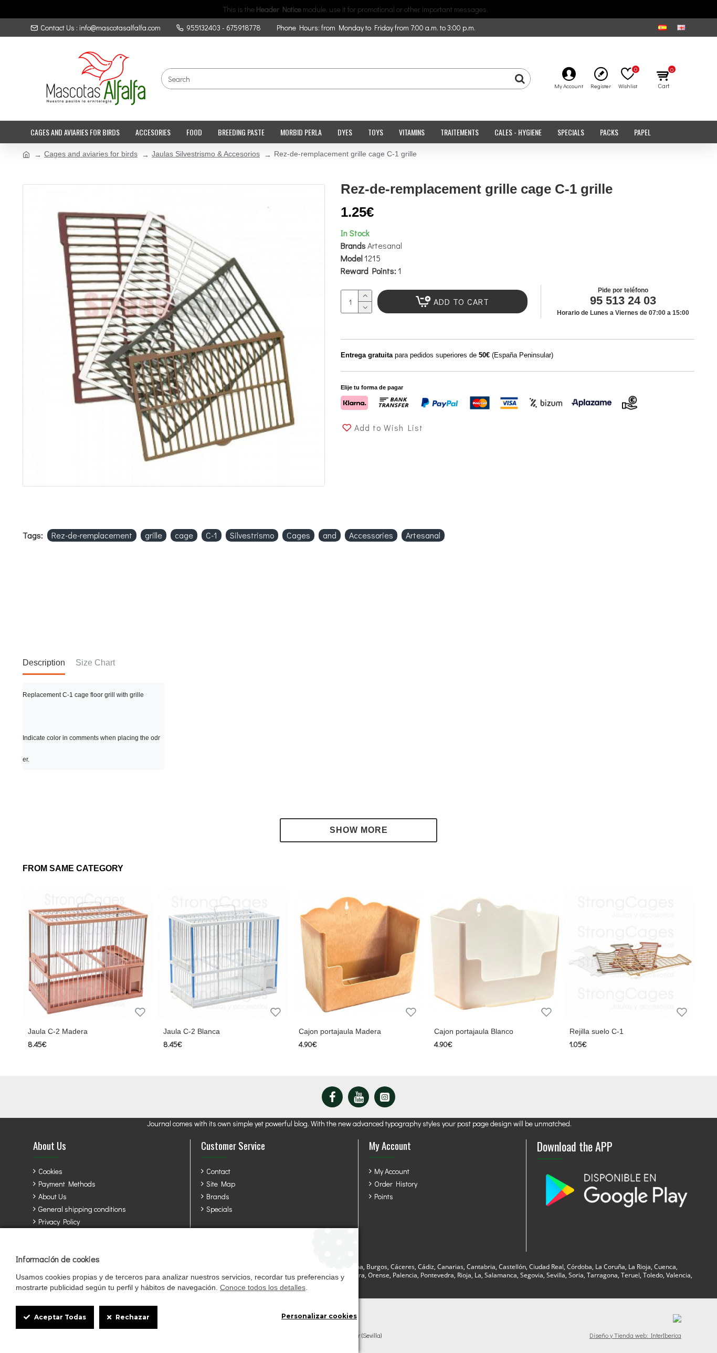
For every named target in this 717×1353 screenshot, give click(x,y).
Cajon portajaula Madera (340, 1031)
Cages (298, 535)
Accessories (371, 535)
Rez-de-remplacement (91, 535)
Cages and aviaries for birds (91, 154)
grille (153, 535)
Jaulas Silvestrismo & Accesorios (206, 154)
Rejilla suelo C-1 (597, 1031)
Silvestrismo (252, 535)
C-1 (211, 535)
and (329, 535)
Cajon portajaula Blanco (473, 1031)
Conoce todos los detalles (262, 1287)
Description (44, 662)
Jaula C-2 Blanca (191, 1031)
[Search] (519, 79)
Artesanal (384, 245)
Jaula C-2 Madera (58, 1031)
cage (184, 535)
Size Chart (95, 662)
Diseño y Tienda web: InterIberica (635, 1335)
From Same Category (73, 868)
